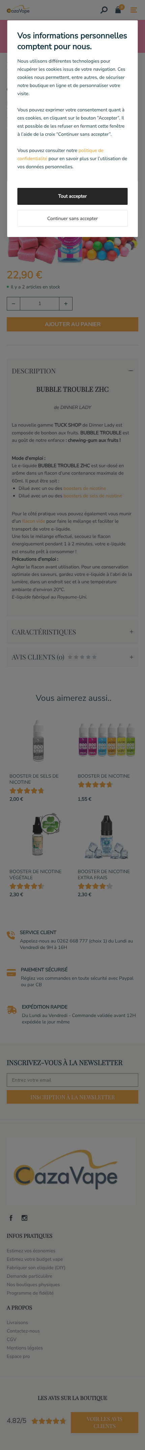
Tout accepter (72, 196)
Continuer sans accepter (72, 218)
